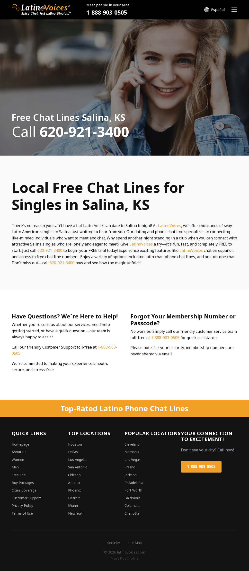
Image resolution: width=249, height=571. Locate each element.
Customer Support (26, 498)
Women (18, 459)
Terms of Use (22, 513)
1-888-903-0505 (106, 12)
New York (75, 513)
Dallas (73, 451)
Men (15, 467)
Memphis (131, 451)
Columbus (132, 505)
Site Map (135, 542)
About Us (19, 451)
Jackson (130, 475)
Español (218, 9)
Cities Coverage (24, 490)
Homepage (20, 444)
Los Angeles (77, 459)
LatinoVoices (169, 225)
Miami (73, 505)
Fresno (129, 467)
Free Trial (19, 475)
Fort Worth (133, 490)
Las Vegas (132, 459)
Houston (75, 444)
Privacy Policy (22, 505)
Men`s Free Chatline (124, 558)
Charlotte (132, 513)
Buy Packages (23, 482)
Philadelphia (133, 482)
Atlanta (74, 482)
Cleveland (132, 444)
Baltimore (132, 498)
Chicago (74, 475)
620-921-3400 (49, 250)
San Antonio (78, 467)
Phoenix (74, 490)
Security (113, 542)
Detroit (74, 498)
